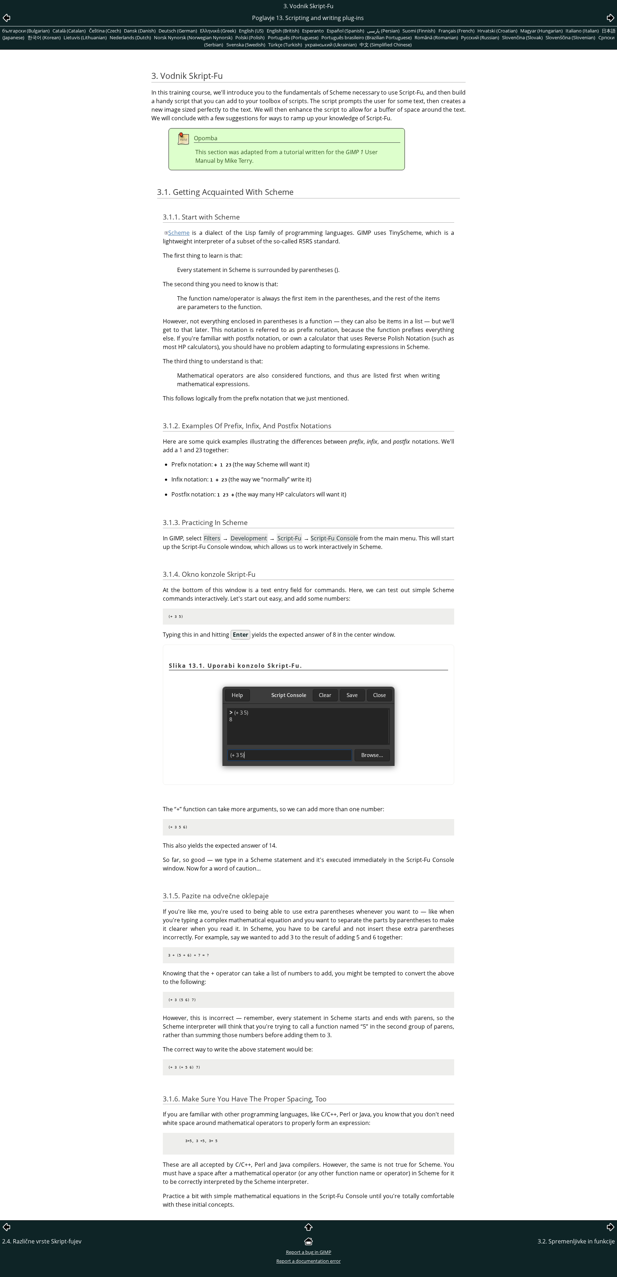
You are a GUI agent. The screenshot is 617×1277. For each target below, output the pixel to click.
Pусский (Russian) (480, 37)
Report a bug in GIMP (308, 1252)
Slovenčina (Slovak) (522, 37)
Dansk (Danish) (140, 30)
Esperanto (313, 30)
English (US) (251, 30)
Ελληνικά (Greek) (218, 30)
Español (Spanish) (345, 30)
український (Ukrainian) (331, 44)
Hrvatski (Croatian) (497, 30)
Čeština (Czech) (105, 30)
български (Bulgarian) (26, 30)
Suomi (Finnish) (418, 30)
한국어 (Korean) (44, 37)
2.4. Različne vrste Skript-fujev (41, 1241)
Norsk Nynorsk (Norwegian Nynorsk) (193, 37)
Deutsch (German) (178, 30)
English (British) (283, 30)
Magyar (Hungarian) (541, 30)
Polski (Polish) (250, 37)
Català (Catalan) (69, 30)
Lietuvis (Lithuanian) (85, 37)
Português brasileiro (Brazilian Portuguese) (366, 37)
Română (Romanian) (436, 37)
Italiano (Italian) (582, 30)
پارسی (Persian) (383, 30)
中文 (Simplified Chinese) (386, 44)
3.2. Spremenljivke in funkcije (576, 1241)
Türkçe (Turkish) (285, 44)
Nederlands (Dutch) (130, 37)
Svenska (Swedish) (245, 44)
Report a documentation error (308, 1261)
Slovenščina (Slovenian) (570, 37)
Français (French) (456, 30)
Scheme (179, 233)
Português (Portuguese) (293, 37)
